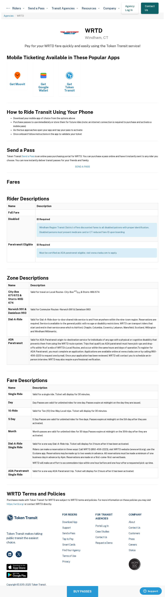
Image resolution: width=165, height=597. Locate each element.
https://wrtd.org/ (15, 504)
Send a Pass (28, 156)
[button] (18, 8)
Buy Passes (82, 591)
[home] (8, 8)
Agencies (9, 16)
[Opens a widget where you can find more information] (151, 591)
